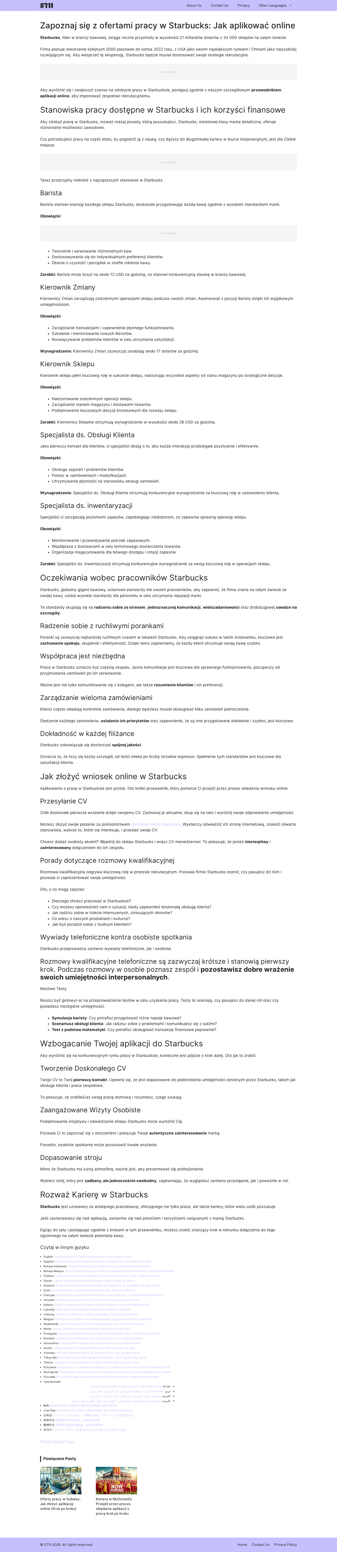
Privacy (244, 5)
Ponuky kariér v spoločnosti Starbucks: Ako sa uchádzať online (99, 1343)
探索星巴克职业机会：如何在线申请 (78, 1420)
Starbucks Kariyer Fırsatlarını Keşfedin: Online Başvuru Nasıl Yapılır (96, 1362)
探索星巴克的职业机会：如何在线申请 (79, 1425)
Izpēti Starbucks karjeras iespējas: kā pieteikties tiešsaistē (93, 1309)
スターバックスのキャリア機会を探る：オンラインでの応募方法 (93, 1415)
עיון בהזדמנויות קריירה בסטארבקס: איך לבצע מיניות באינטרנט (126, 1386)
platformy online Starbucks (155, 824)
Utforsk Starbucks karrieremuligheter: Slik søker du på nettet (91, 1328)
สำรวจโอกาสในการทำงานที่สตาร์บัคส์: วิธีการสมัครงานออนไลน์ (94, 1410)
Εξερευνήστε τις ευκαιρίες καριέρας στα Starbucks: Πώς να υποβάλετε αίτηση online (113, 1367)
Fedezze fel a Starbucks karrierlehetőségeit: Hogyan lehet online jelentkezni (104, 1319)
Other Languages (273, 5)
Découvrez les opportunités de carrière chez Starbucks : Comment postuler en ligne (109, 1295)
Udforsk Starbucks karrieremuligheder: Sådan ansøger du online (94, 1280)
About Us (194, 5)
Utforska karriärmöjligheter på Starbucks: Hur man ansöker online (98, 1352)
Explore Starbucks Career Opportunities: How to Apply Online (93, 1256)
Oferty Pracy (64, 1441)
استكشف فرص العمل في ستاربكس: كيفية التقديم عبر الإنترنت (125, 1396)
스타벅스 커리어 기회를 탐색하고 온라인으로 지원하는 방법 (89, 1429)
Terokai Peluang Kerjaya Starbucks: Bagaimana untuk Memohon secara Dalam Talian (119, 1271)
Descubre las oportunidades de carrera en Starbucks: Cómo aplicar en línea (103, 1261)
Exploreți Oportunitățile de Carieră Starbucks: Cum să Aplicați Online (99, 1338)
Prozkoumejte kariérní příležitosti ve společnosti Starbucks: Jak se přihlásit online (107, 1276)
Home (242, 1544)
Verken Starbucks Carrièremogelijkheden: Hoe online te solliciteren (102, 1324)
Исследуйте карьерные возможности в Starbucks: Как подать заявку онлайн (107, 1376)
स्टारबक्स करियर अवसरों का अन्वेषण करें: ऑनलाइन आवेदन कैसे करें (83, 1405)
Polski (45, 1441)
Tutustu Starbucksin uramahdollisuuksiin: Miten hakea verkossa (94, 1348)
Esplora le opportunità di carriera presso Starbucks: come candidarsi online (101, 1304)
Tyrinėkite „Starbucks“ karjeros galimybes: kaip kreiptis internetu (96, 1314)
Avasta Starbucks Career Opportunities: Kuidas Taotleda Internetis (93, 1290)
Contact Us (220, 5)
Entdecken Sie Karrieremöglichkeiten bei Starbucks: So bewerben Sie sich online (107, 1285)
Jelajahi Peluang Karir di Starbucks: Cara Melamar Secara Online (109, 1266)
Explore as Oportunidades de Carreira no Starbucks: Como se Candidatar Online (109, 1333)
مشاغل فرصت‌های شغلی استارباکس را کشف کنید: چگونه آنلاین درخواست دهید (116, 1401)
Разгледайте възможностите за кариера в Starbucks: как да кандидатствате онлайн (115, 1372)
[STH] (46, 5)
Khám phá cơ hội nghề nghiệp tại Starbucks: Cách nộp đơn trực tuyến (102, 1357)
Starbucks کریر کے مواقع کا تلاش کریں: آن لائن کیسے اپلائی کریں (127, 1391)
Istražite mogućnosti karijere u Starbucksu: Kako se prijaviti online (98, 1300)
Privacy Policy (285, 1544)
